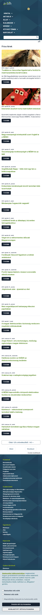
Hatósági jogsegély (9, 555)
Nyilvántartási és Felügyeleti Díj (12, 514)
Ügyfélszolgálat (7, 552)
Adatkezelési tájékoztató (10, 476)
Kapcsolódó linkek (8, 474)
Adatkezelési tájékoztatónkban (13, 573)
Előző (11, 449)
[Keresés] (37, 37)
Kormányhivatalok (8, 548)
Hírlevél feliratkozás (9, 559)
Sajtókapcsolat (7, 550)
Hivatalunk (6, 460)
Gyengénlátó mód (29, 9)
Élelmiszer (6, 528)
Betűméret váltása (39, 41)
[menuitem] (21, 13)
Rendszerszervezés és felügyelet (13, 516)
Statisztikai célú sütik (12, 590)
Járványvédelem (8, 503)
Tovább (6, 82)
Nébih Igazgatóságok (9, 543)
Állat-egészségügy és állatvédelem (13, 489)
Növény (5, 532)
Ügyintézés (7, 525)
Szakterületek (7, 487)
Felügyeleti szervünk (9, 469)
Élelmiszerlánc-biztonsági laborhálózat (14, 501)
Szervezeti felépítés (9, 465)
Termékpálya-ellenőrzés (10, 518)
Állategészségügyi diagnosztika (12, 492)
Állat (4, 530)
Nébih (10, 3)
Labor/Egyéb (7, 534)
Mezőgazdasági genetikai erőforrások (14, 510)
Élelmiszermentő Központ (11, 557)
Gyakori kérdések (9, 565)
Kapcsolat (6, 541)
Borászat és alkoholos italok (11, 496)
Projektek (6, 471)
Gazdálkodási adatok (9, 467)
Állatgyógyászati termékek (11, 494)
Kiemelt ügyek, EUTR (9, 505)
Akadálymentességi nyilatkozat (12, 478)
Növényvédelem (8, 512)
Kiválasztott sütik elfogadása (21, 609)
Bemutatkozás (7, 462)
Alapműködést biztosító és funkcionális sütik (20, 599)
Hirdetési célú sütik (11, 594)
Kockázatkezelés (8, 507)
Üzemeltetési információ (10, 480)
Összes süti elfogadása (21, 604)
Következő (30, 449)
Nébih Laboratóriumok (9, 546)
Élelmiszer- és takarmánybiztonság (13, 498)
